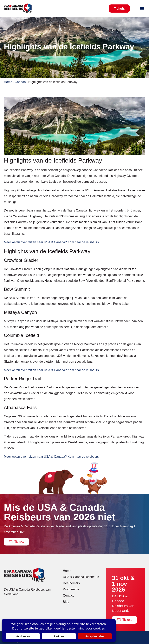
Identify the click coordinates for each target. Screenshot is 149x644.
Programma (71, 589)
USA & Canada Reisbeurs (81, 577)
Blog (66, 601)
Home (8, 82)
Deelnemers (71, 583)
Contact (68, 595)
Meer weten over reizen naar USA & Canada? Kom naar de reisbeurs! (52, 242)
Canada (20, 82)
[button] (142, 8)
